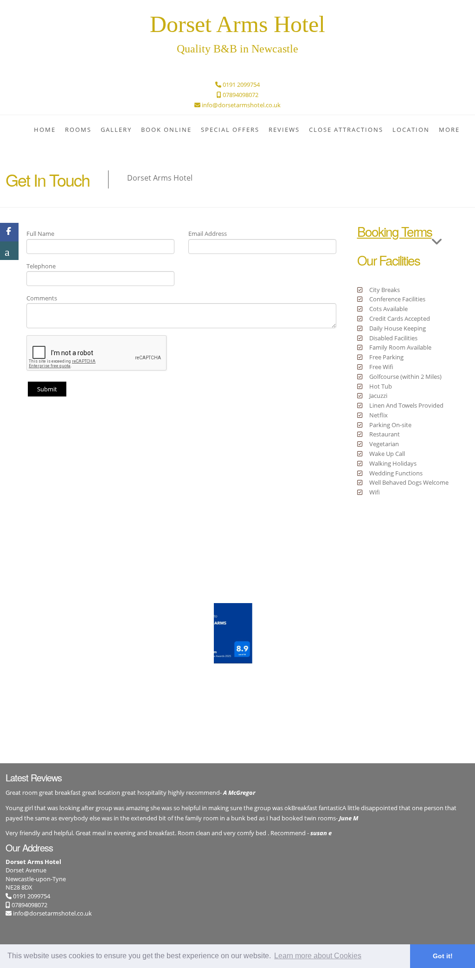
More (449, 129)
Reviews (284, 129)
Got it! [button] (443, 956)
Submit (47, 389)
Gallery (116, 129)
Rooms (78, 129)
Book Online (166, 129)
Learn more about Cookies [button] (317, 956)
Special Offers (230, 129)
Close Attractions (346, 129)
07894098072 (28, 905)
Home (45, 129)
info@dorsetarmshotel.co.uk (52, 913)
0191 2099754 (31, 896)
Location (411, 129)
